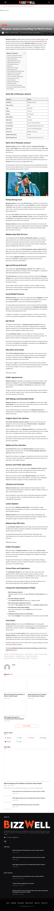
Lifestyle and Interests (13, 78)
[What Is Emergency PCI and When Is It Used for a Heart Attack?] (15, 685)
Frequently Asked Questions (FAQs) (16, 87)
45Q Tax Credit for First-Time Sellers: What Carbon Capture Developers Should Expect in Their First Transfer (30, 891)
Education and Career (13, 67)
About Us (37, 903)
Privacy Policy (29, 903)
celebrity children (29, 654)
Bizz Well (24, 906)
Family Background (12, 59)
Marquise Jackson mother (10, 658)
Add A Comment (27, 725)
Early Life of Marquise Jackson (15, 57)
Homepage (13, 903)
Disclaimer (21, 903)
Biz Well (14, 650)
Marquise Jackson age (9, 656)
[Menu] (5, 2)
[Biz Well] (27, 2)
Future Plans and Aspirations (15, 85)
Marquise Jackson (43, 654)
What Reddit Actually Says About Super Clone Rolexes (25, 804)
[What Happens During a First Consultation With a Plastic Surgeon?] (15, 708)
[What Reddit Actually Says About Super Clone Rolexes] (7, 806)
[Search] (48, 2)
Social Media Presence (13, 64)
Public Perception (12, 83)
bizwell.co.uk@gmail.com (13, 837)
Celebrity (4, 25)
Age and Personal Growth (14, 62)
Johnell (36, 654)
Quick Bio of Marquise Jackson (14, 55)
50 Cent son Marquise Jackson (16, 654)
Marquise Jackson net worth (24, 658)
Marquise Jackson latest (32, 656)
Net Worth (10, 66)
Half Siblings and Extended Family (16, 71)
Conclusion (11, 88)
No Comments (24, 32)
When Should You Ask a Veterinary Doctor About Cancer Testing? (37, 695)
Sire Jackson (34, 658)
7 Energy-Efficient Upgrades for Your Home (23, 883)
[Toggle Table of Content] (23, 53)
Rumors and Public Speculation (15, 76)
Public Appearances (12, 69)
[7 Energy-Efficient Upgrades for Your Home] (7, 885)
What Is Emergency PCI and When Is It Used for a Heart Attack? (14, 695)
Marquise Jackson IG (20, 656)
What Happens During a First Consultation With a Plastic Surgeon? (14, 718)
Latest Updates (11, 80)
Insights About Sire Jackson (14, 73)
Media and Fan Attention (14, 74)
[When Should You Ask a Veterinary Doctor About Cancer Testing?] (39, 685)
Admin (7, 32)
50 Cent (42, 39)
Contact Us (44, 903)
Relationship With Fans (13, 81)
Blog (8, 903)
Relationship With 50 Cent (14, 60)
